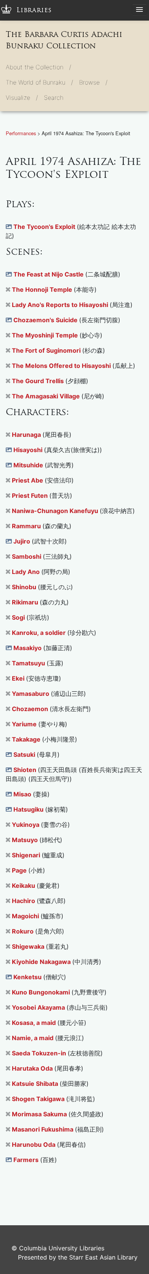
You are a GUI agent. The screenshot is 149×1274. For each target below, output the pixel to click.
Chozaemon (31, 709)
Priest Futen (30, 495)
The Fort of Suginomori (47, 350)
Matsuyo (25, 840)
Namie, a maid (33, 1038)
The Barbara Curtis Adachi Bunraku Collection (64, 40)
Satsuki (25, 754)
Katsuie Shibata (36, 1083)
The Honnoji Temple (43, 289)
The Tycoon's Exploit (45, 226)
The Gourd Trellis (38, 381)
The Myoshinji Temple (45, 335)
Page (20, 870)
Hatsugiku (29, 809)
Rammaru (27, 526)
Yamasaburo (31, 693)
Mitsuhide (29, 465)
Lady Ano (26, 571)
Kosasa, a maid (34, 1022)
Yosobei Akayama (39, 1007)
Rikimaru (26, 602)
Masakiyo (28, 648)
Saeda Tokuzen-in (40, 1053)
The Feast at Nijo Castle (49, 274)
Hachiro (24, 901)
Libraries (34, 10)
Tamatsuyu (29, 663)
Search (53, 97)
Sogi (19, 617)
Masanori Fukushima (43, 1129)
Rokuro (23, 931)
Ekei (19, 678)
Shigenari (27, 855)
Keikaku (24, 885)
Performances (21, 133)
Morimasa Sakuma (40, 1114)
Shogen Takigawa (39, 1099)
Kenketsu (28, 977)
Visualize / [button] (22, 97)
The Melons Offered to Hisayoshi (62, 365)
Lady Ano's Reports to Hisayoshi (61, 305)
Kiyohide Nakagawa (42, 961)
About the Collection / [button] (38, 67)
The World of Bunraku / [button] (39, 82)
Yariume (25, 724)
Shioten (25, 770)
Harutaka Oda (33, 1068)
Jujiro (22, 541)
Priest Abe (28, 480)
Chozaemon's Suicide (46, 320)
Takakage (27, 739)
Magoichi (26, 916)
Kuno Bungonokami (41, 992)
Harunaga (27, 434)
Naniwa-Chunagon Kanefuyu (56, 511)
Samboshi (27, 556)
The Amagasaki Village (46, 396)
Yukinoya (26, 824)
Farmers (26, 1160)
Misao (23, 794)
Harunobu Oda (34, 1144)
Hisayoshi (28, 450)
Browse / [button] (93, 82)
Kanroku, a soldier (39, 632)
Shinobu (25, 587)
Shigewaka (29, 946)
